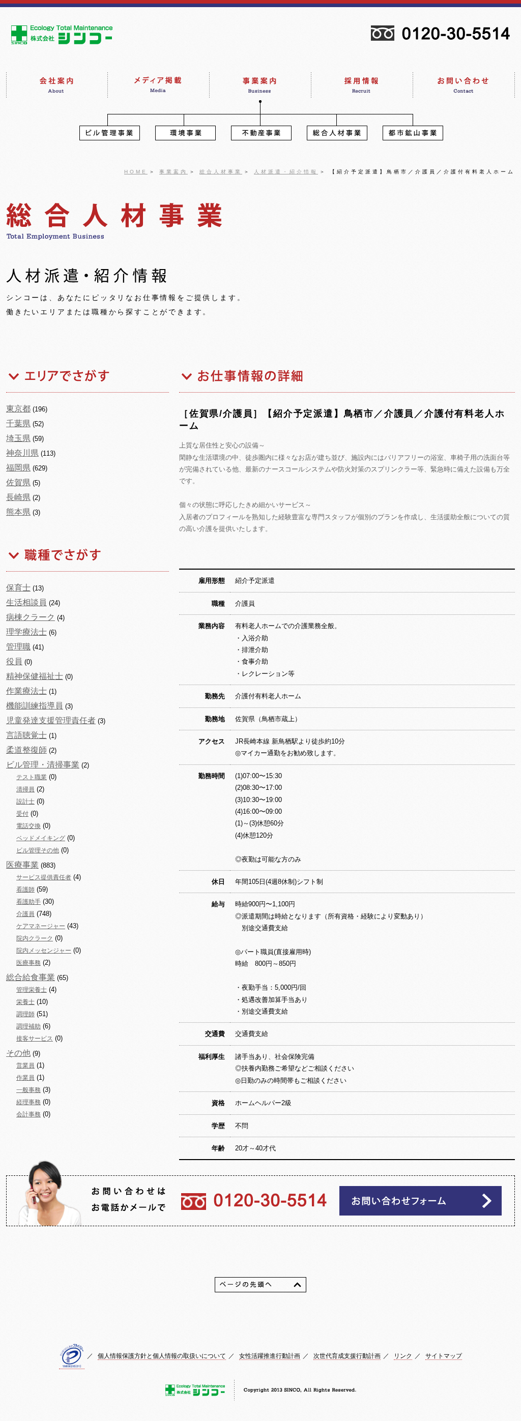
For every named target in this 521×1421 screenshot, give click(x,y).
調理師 (25, 1014)
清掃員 (25, 789)
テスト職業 (31, 777)
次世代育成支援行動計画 (347, 1355)
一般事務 (28, 1089)
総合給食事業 (30, 977)
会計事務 (28, 1114)
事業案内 (173, 171)
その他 (18, 1053)
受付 (22, 813)
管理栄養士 (31, 989)
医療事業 (22, 865)
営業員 (25, 1065)
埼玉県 (18, 438)
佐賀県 (18, 482)
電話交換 (28, 826)
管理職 (18, 646)
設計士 (25, 801)
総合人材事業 (220, 171)
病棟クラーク (30, 617)
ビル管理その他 (37, 850)
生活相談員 (26, 602)
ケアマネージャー (40, 926)
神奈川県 (22, 453)
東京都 (18, 408)
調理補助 (28, 1026)
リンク (403, 1355)
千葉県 (18, 423)
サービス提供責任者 (43, 877)
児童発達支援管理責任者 (51, 720)
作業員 (25, 1077)
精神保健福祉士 (34, 676)
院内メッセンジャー (43, 950)
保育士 (18, 587)
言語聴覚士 (26, 735)
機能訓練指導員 (34, 705)
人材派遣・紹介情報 (286, 171)
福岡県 (18, 467)
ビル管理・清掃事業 (42, 764)
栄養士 (25, 1001)
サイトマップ (443, 1355)
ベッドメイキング (40, 838)
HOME (136, 171)
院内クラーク (34, 938)
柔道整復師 (26, 750)
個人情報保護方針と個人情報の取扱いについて (162, 1355)
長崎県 (18, 497)
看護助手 (28, 901)
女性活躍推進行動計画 (269, 1355)
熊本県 (18, 512)
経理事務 (28, 1102)
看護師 (25, 889)
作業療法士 (26, 691)
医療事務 (28, 962)
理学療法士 (26, 632)
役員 (14, 661)
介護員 (25, 913)
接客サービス (34, 1038)
